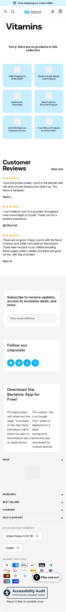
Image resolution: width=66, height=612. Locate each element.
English (10, 548)
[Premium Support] (35, 363)
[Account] (53, 11)
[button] (60, 11)
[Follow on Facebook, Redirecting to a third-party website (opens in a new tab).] (11, 363)
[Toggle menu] (5, 11)
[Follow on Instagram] (19, 363)
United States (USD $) (19, 536)
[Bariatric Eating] (33, 11)
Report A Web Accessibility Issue (25, 601)
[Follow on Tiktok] (27, 363)
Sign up (49, 320)
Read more (57, 168)
